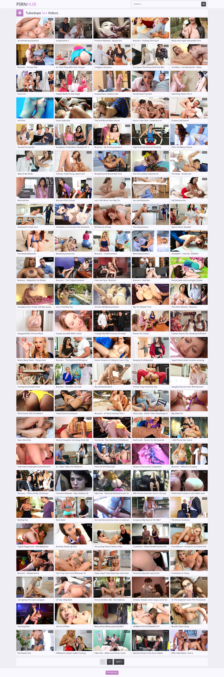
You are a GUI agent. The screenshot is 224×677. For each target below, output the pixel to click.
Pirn (26, 4)
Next (118, 662)
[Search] (203, 4)
